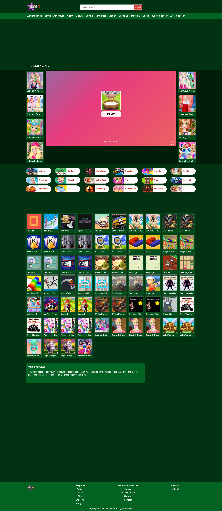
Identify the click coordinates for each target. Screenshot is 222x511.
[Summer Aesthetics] (136, 228)
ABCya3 (80, 503)
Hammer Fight (66, 231)
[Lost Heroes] (170, 228)
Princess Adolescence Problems (35, 137)
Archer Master (101, 252)
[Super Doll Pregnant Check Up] (102, 332)
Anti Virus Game (50, 314)
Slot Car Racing (118, 231)
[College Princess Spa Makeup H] (35, 88)
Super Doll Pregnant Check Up (107, 335)
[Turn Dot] (34, 228)
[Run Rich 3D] (51, 228)
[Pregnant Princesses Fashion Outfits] (35, 111)
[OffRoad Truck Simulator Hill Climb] (102, 311)
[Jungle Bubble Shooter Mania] (170, 249)
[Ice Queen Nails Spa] (187, 88)
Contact (128, 500)
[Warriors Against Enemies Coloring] (170, 290)
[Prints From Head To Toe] (51, 332)
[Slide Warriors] (170, 332)
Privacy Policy (128, 492)
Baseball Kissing (67, 314)
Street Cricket (151, 293)
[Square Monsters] (85, 228)
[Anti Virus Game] (51, 311)
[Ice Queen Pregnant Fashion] (187, 111)
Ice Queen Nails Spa (187, 91)
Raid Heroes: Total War (104, 231)
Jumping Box (134, 272)
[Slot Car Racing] (119, 228)
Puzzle (80, 492)
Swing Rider (167, 314)
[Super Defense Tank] (68, 249)
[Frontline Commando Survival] (119, 290)
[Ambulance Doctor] (34, 311)
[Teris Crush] (34, 269)
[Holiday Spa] (187, 135)
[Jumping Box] (136, 269)
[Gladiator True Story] (102, 269)
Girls (80, 496)
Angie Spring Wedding (52, 356)
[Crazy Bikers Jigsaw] (187, 311)
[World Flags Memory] (187, 269)
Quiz (156, 180)
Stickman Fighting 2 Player (54, 293)
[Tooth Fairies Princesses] (187, 158)
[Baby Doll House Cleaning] (119, 332)
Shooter (180, 15)
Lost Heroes (168, 231)
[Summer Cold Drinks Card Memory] (85, 290)
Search (138, 7)
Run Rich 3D (48, 231)
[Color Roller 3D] (34, 290)
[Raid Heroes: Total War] (102, 228)
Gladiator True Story (103, 272)
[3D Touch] (136, 249)
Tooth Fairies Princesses (187, 161)
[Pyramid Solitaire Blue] (34, 249)
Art (172, 15)
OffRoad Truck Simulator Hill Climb (109, 314)
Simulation (101, 15)
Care (127, 180)
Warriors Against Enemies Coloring (177, 293)
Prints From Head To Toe (54, 335)
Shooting (100, 189)
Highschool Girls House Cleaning (40, 356)
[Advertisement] (111, 39)
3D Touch (133, 252)
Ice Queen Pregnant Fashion (187, 114)
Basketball (43, 189)
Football (187, 180)
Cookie (128, 489)
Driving (89, 15)
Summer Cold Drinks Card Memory (92, 293)
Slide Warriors (168, 335)
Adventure (58, 15)
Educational (130, 189)
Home (29, 66)
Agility (70, 15)
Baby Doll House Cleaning (122, 335)
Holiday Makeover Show (35, 161)
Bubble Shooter (159, 15)
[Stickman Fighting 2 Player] (51, 290)
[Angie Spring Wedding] (51, 353)
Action (42, 171)
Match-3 (135, 15)
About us (128, 496)
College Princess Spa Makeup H (35, 91)
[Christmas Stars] (136, 311)
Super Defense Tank (69, 252)
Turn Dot (30, 231)
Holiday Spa (184, 137)
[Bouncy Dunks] (68, 290)
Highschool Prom (85, 356)
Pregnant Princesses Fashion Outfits (35, 114)
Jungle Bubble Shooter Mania (175, 252)
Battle (48, 15)
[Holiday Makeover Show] (35, 158)
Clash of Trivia (66, 272)
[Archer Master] (102, 249)
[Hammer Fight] (68, 228)
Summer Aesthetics (137, 231)
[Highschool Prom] (85, 353)
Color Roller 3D (32, 293)
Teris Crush (31, 272)
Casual (79, 15)
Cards (146, 15)
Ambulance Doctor (34, 314)
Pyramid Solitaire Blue (36, 252)
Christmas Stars (135, 314)
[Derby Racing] (170, 269)
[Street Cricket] (153, 290)
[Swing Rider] (170, 311)
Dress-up (124, 15)
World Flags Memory (188, 272)
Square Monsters (85, 231)
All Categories (34, 15)
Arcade (157, 171)
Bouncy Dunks (66, 293)
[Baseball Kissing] (68, 311)
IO (184, 189)
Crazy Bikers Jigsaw (188, 314)
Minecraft (158, 189)
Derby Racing (168, 272)
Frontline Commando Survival (124, 293)
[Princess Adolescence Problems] (35, 135)
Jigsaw (112, 15)
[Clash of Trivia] (68, 269)
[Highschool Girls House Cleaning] (34, 353)
